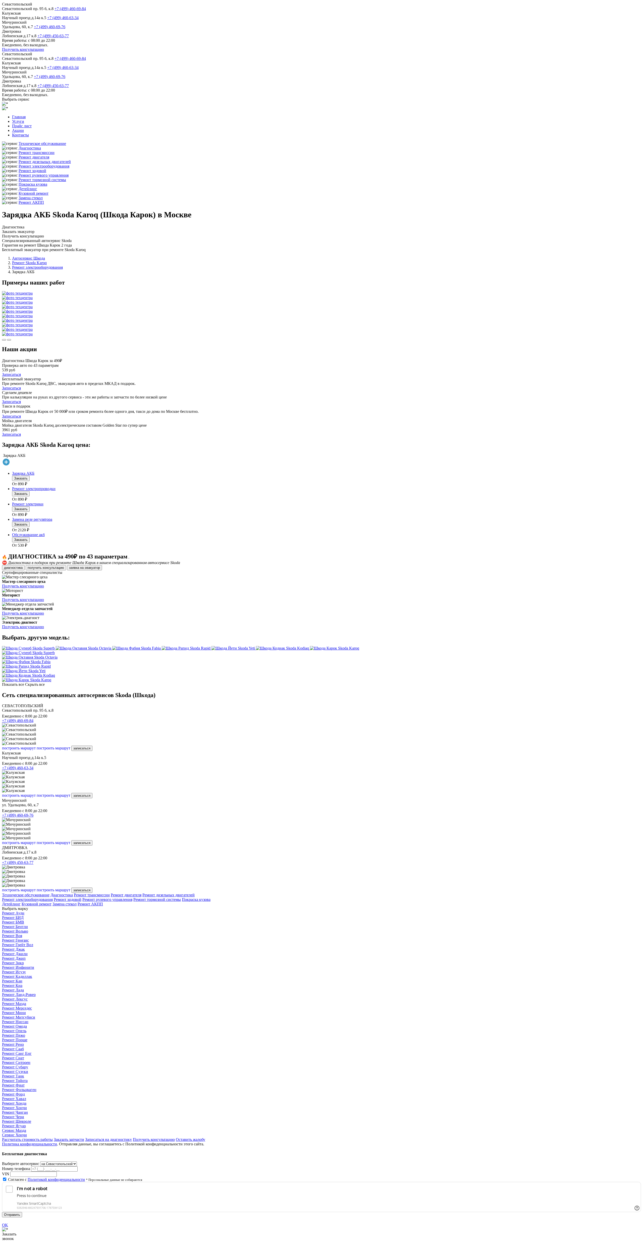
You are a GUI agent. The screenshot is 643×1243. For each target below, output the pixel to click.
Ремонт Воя (12, 936)
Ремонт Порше (14, 1040)
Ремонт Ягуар (14, 1126)
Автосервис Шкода (28, 258)
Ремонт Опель (14, 1031)
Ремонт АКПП (31, 202)
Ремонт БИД (13, 917)
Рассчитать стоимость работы (27, 1139)
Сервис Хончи (14, 1135)
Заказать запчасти (69, 1139)
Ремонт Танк (13, 1076)
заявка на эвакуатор (84, 568)
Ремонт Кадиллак (17, 976)
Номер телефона (16, 1169)
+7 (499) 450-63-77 (53, 36)
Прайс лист (22, 126)
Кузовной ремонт (33, 193)
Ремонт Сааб (13, 1049)
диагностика (13, 568)
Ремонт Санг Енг (17, 1053)
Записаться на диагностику (108, 1139)
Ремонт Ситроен (16, 1062)
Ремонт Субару (15, 1067)
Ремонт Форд (13, 1094)
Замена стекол (31, 198)
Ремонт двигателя (34, 157)
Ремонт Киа (12, 985)
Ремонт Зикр (13, 963)
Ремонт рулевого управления (44, 175)
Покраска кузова (33, 184)
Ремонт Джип (14, 958)
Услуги (18, 121)
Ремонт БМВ (13, 922)
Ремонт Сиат (13, 1058)
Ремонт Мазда (14, 1003)
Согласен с (46, 1179)
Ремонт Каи (12, 981)
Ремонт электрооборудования (44, 166)
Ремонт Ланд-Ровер (19, 994)
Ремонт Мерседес (17, 1008)
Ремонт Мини (14, 1013)
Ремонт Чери (13, 1117)
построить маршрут (19, 748)
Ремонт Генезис (15, 940)
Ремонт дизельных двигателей (45, 161)
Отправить (12, 1215)
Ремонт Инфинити (18, 967)
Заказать (21, 478)
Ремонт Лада (13, 990)
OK (5, 1225)
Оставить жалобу (190, 1139)
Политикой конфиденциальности (56, 1179)
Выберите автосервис (20, 1163)
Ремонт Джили (15, 954)
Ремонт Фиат (13, 1085)
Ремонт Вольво (15, 931)
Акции (18, 130)
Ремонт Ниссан (15, 1022)
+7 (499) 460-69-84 (70, 9)
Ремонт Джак (13, 949)
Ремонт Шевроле (16, 1121)
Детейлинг (28, 189)
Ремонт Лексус (15, 999)
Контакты (20, 135)
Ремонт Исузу (14, 972)
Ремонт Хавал (14, 1099)
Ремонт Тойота (15, 1080)
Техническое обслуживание (42, 143)
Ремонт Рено (13, 1044)
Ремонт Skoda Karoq (29, 263)
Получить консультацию (23, 49)
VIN (5, 1174)
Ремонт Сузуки (15, 1071)
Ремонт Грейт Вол (17, 945)
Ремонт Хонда (14, 1103)
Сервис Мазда (14, 1130)
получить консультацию (46, 568)
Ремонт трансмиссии (37, 152)
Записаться (11, 374)
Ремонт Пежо (13, 1035)
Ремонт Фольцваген (19, 1090)
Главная (19, 117)
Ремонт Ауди (13, 913)
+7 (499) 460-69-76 (49, 27)
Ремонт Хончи (14, 1108)
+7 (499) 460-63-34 (63, 18)
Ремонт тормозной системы (42, 180)
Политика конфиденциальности (29, 1144)
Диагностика (30, 148)
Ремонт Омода (14, 1026)
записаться (81, 748)
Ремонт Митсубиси (18, 1017)
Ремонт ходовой (32, 171)
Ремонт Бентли (15, 927)
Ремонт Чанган (15, 1112)
